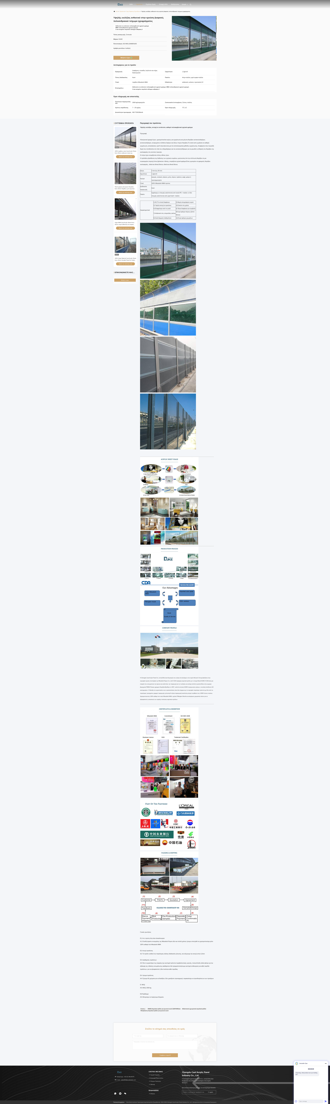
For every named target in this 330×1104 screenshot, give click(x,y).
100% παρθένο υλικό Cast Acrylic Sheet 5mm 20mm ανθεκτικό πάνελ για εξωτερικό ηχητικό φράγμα (125, 153)
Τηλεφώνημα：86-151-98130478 (125, 1076)
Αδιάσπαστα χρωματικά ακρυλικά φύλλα (194, 1008)
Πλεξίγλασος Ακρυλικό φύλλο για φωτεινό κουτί (154, 1010)
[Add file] (296, 1101)
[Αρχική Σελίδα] (120, 4)
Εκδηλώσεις (175, 4)
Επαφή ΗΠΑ (163, 4)
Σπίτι (131, 4)
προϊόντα (122, 11)
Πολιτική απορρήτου (118, 1102)
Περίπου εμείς (151, 4)
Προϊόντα (139, 4)
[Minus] (326, 1063)
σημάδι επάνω (212, 1092)
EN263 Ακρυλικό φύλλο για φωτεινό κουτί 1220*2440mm (164, 1008)
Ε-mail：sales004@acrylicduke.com (126, 1080)
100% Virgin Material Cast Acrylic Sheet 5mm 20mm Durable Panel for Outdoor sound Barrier (125, 260)
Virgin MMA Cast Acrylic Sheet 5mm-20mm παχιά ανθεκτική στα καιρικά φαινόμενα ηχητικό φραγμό (125, 224)
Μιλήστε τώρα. (125, 57)
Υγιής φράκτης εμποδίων (133, 11)
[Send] (325, 1101)
